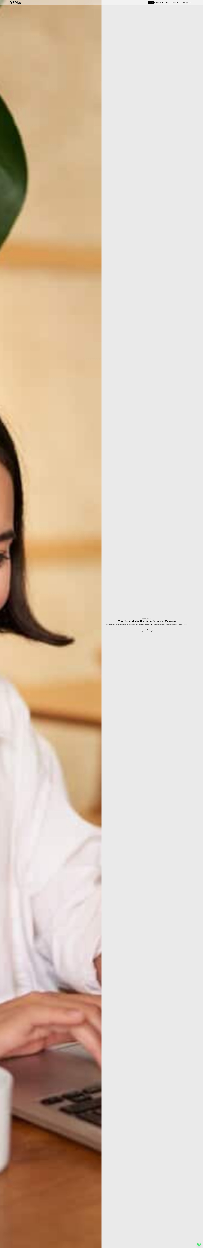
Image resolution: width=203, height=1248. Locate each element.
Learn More (147, 630)
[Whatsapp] (199, 1244)
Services (158, 2)
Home (151, 2)
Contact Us (175, 2)
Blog (167, 2)
